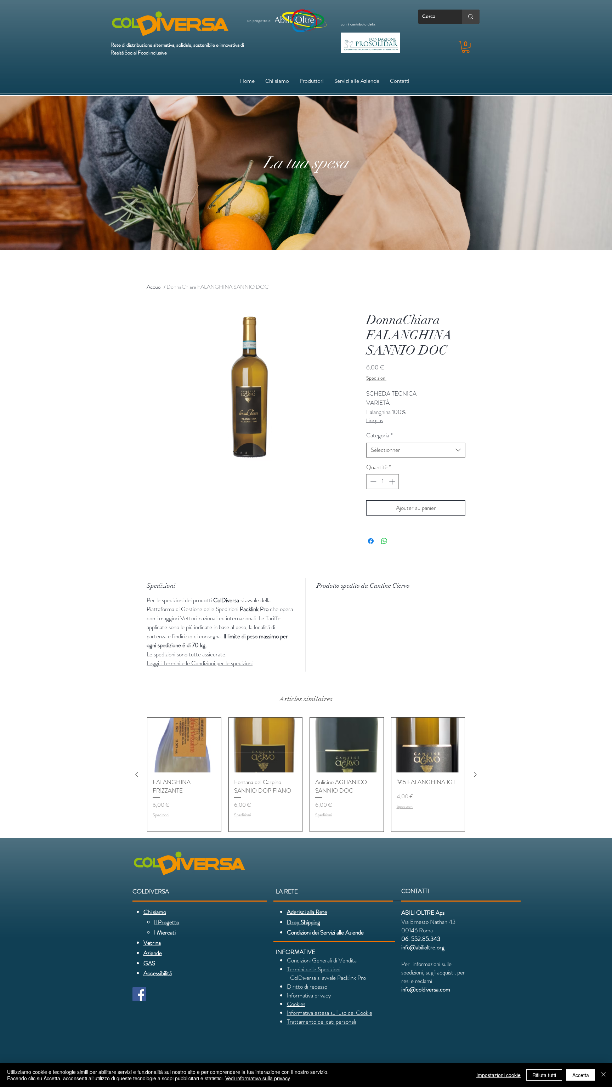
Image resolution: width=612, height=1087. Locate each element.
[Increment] (392, 482)
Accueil (155, 287)
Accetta (580, 1075)
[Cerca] (471, 17)
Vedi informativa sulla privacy (257, 1078)
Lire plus (374, 420)
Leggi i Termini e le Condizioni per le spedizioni (200, 663)
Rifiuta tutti (544, 1075)
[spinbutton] (382, 482)
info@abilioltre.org (422, 947)
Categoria (379, 435)
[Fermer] (603, 1075)
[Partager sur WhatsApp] (384, 541)
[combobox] (415, 450)
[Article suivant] (475, 774)
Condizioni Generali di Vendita (322, 960)
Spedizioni (376, 378)
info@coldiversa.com (425, 989)
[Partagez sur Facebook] (371, 541)
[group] (306, 775)
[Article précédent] (136, 774)
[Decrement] (372, 482)
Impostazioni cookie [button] (498, 1075)
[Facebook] (139, 994)
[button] (466, 47)
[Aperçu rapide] (184, 745)
